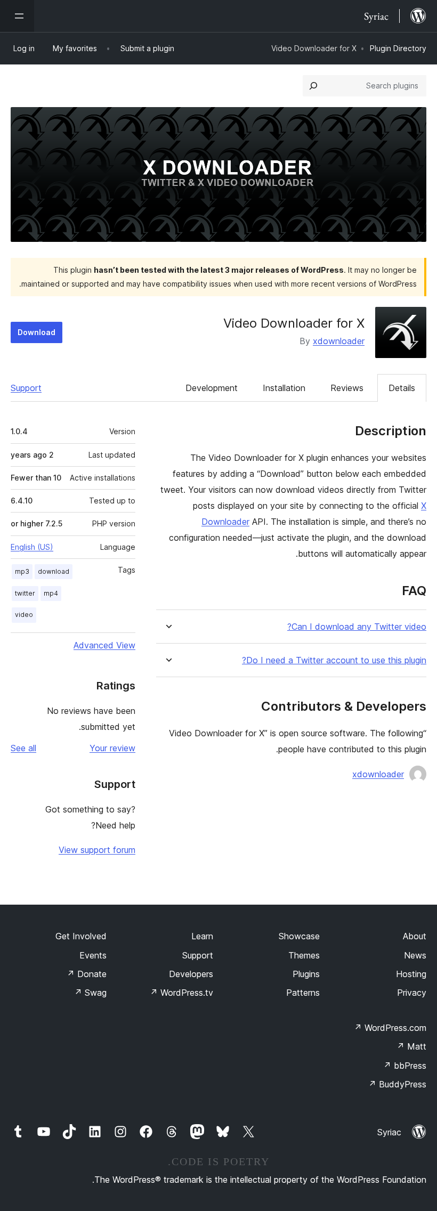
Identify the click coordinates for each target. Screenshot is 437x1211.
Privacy (411, 992)
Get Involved (81, 936)
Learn (202, 936)
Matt (411, 1046)
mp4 (51, 593)
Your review (112, 748)
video (24, 615)
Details (402, 388)
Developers (191, 974)
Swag (90, 992)
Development (211, 388)
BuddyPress (397, 1084)
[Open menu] (17, 16)
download (53, 571)
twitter (25, 593)
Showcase (299, 936)
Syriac (389, 1132)
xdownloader (339, 341)
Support (26, 388)
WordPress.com (390, 1027)
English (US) (32, 546)
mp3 (22, 571)
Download (36, 332)
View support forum (97, 849)
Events (93, 955)
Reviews (346, 388)
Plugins (306, 974)
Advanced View (104, 645)
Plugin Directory (398, 48)
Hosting (411, 974)
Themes (304, 955)
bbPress (404, 1065)
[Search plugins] (313, 85)
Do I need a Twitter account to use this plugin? (334, 660)
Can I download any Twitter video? (356, 627)
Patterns (303, 992)
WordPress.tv (181, 992)
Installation (284, 388)
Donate (87, 974)
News (415, 955)
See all (23, 748)
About (414, 936)
